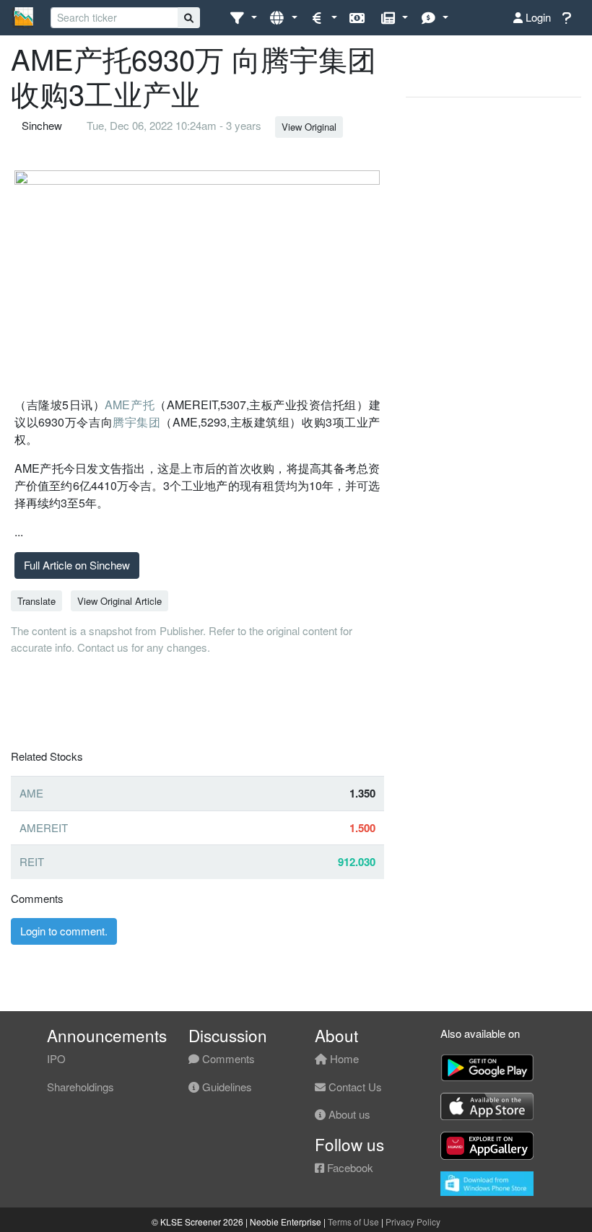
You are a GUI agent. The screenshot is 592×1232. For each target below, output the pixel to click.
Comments (227, 1058)
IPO (56, 1058)
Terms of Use (353, 1221)
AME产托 (129, 404)
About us (348, 1114)
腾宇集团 (136, 422)
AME (31, 792)
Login (537, 17)
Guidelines (225, 1086)
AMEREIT (43, 827)
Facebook (348, 1167)
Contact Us (354, 1086)
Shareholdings (80, 1086)
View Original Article (119, 601)
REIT (31, 861)
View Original (309, 127)
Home (343, 1058)
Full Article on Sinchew (77, 564)
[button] (243, 18)
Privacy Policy (413, 1221)
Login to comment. (64, 930)
